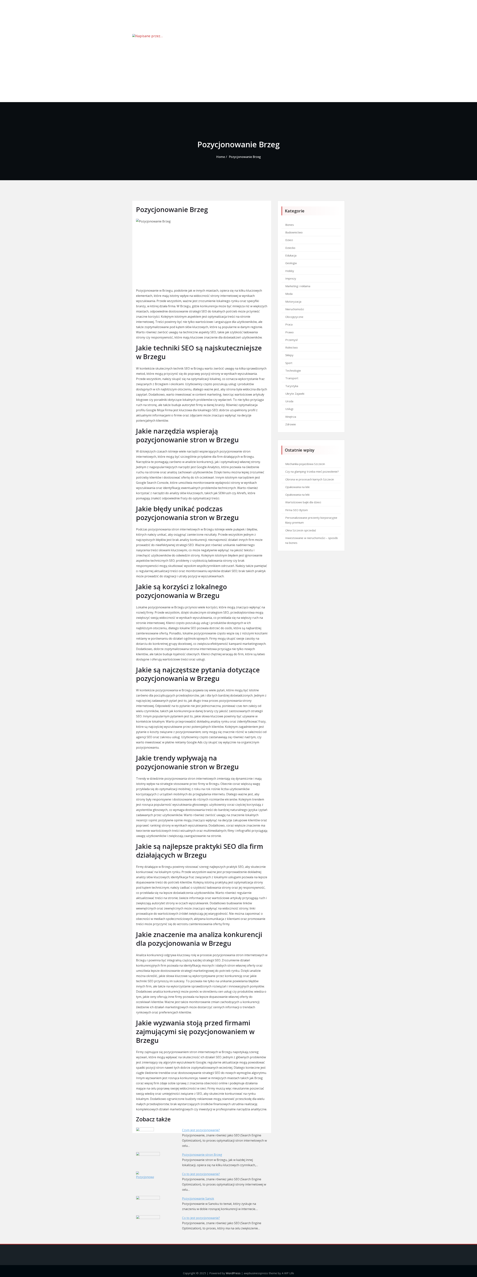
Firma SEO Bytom (296, 510)
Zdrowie (290, 424)
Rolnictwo (291, 347)
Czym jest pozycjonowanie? (201, 1130)
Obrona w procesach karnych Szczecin (309, 479)
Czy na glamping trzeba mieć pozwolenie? (312, 471)
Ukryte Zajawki (294, 393)
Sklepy (289, 355)
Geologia (291, 263)
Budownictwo (294, 232)
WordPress (233, 1273)
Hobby (289, 271)
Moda (289, 294)
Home (220, 157)
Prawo (289, 332)
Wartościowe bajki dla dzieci (303, 502)
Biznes (289, 225)
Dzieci (289, 240)
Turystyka (291, 386)
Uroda (289, 401)
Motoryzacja (293, 301)
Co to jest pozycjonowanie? (201, 1174)
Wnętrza (290, 416)
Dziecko (290, 248)
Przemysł (291, 340)
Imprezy (290, 278)
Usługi (289, 409)
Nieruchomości (294, 309)
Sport (288, 363)
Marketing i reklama (297, 286)
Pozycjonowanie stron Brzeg (202, 1155)
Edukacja (290, 255)
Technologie (293, 370)
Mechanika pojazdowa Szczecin (305, 464)
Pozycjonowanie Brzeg (245, 157)
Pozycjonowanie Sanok (198, 1198)
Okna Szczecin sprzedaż (300, 530)
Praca (289, 324)
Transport (291, 378)
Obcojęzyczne (294, 317)
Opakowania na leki (297, 487)
